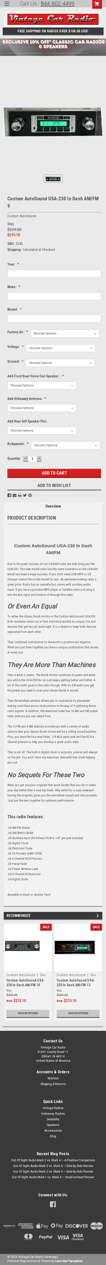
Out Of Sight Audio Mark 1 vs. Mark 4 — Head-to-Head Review (53, 1177)
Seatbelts (53, 1119)
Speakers (53, 1125)
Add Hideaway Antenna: (26, 399)
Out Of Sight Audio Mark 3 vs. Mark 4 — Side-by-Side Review (53, 1166)
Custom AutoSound (20, 975)
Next (98, 916)
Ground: (15, 361)
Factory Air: (17, 332)
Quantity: (14, 458)
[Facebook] (9, 495)
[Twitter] (25, 495)
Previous (91, 916)
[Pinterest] (30, 495)
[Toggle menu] (7, 6)
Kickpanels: (18, 444)
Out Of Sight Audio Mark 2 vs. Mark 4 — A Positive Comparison (53, 1160)
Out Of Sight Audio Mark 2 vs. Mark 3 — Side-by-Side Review (53, 1171)
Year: (13, 264)
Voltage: (15, 347)
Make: (13, 287)
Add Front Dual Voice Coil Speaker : (35, 376)
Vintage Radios (53, 1108)
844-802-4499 (58, 3)
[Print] (20, 495)
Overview (53, 506)
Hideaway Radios (53, 1113)
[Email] (15, 495)
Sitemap (50, 1257)
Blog (53, 1136)
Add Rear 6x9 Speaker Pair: (27, 421)
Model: (14, 309)
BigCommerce (30, 1261)
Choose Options (28, 1013)
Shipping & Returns (53, 1084)
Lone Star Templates (69, 1261)
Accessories (53, 1130)
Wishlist (53, 1078)
